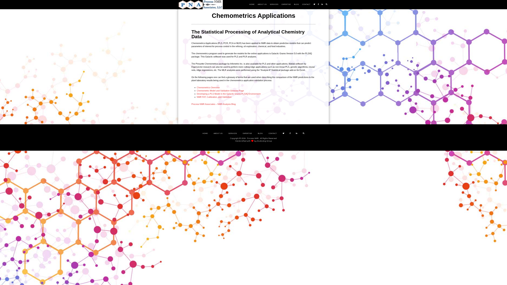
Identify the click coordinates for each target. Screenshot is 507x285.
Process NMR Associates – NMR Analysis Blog (213, 104)
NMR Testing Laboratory (202, 4)
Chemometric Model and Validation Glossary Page (220, 91)
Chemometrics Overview (208, 87)
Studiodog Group (264, 141)
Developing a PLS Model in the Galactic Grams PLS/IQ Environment (228, 94)
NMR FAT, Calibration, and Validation (214, 97)
